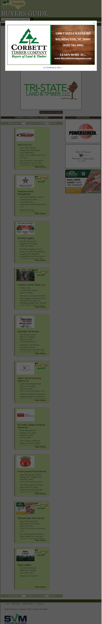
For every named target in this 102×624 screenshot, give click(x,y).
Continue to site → (53, 67)
